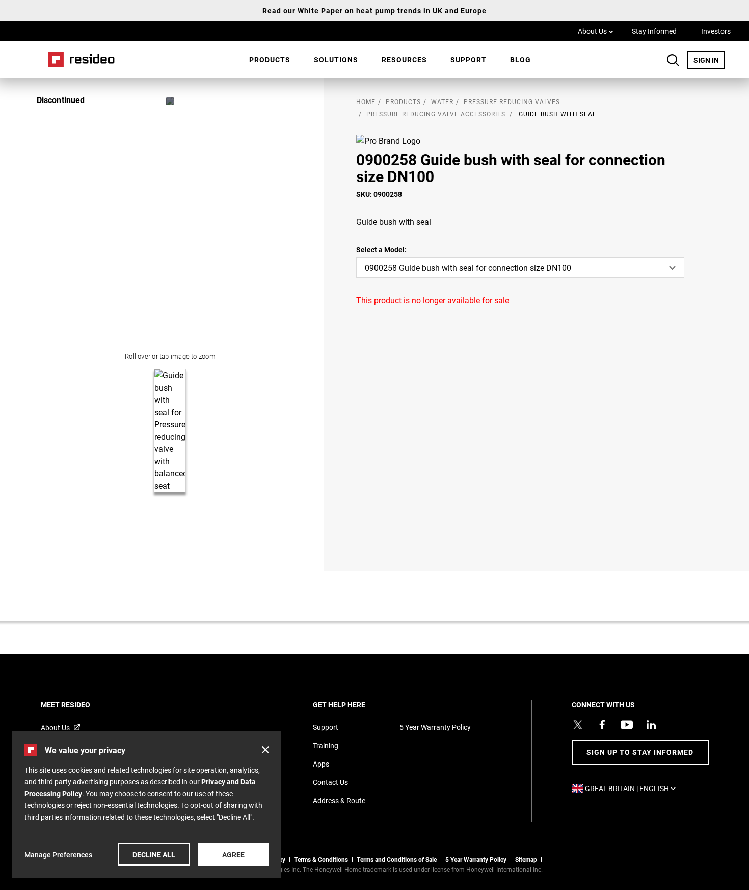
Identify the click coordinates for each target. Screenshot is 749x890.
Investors (716, 31)
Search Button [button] (673, 60)
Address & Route (339, 800)
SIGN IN (709, 60)
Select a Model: (381, 250)
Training (325, 745)
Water (442, 101)
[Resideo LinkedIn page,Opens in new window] (651, 724)
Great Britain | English (633, 788)
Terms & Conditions (321, 859)
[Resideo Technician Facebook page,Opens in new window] (602, 724)
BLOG (520, 59)
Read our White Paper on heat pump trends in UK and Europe (374, 10)
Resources (404, 59)
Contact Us (330, 782)
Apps (321, 764)
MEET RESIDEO (79, 704)
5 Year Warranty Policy (435, 727)
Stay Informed (654, 31)
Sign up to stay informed (639, 752)
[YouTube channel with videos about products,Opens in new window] (627, 724)
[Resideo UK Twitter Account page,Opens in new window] (578, 724)
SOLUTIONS (336, 59)
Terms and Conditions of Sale (397, 859)
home (366, 101)
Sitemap (526, 859)
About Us (595, 31)
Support (468, 59)
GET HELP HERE (353, 704)
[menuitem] (270, 59)
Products (269, 59)
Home (78, 59)
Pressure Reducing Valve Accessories (435, 114)
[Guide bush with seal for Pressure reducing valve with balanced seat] (170, 101)
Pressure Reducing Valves (512, 101)
